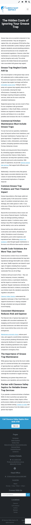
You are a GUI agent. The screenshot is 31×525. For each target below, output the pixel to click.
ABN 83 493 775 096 (15, 464)
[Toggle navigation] (27, 9)
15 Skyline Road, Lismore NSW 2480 (16, 476)
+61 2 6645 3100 (16, 459)
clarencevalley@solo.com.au (16, 462)
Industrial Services (15, 449)
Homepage (15, 438)
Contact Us (16, 451)
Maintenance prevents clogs (9, 334)
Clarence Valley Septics (8, 296)
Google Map (15, 480)
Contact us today (22, 404)
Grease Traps (15, 442)
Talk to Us (15, 426)
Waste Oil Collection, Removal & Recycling (15, 445)
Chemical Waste (15, 447)
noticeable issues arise (8, 85)
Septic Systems (15, 440)
